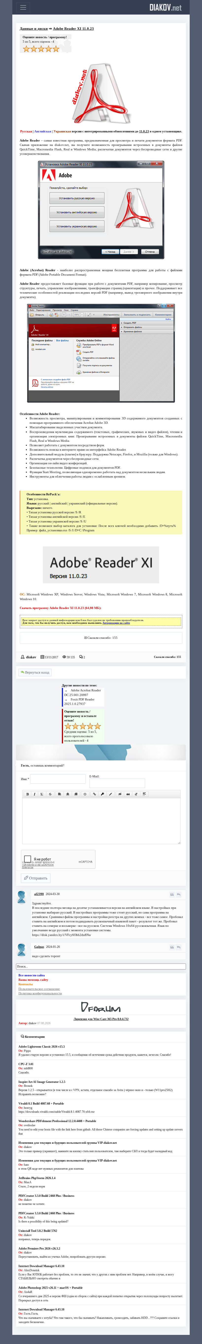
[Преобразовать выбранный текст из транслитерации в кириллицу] (136, 794)
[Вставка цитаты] (128, 794)
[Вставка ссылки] (94, 794)
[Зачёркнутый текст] (50, 794)
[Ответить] (179, 895)
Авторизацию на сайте (116, 623)
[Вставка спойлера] (144, 794)
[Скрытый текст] (120, 794)
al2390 (39, 894)
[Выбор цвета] (110, 794)
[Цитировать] (172, 895)
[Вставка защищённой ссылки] (102, 794)
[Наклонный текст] (34, 794)
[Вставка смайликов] (85, 794)
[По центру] (68, 794)
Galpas (39, 947)
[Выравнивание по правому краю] (76, 794)
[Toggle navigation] (23, 7)
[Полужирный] (27, 794)
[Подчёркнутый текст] (42, 794)
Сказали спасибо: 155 (102, 638)
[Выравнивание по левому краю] (59, 794)
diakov (166, 7)
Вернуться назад (36, 672)
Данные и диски (34, 29)
